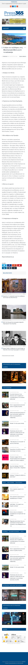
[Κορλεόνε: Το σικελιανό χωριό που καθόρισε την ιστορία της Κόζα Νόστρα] (14, 286)
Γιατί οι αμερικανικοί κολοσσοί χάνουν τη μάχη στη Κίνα (17, 405)
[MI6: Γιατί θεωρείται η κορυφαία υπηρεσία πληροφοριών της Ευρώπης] (14, 313)
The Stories (10, 482)
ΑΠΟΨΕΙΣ (5, 531)
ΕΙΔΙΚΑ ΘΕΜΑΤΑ (22, 56)
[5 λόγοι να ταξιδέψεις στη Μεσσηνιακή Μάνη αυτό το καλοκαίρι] (14, 44)
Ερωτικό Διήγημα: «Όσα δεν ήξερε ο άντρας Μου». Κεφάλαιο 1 (18, 467)
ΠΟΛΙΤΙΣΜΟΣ (18, 482)
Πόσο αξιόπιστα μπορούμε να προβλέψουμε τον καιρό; (17, 497)
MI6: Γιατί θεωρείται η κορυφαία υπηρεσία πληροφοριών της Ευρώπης (13, 322)
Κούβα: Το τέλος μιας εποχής (17, 423)
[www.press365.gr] (14, 13)
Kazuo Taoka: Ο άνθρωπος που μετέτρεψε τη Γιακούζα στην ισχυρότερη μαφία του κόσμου (14, 349)
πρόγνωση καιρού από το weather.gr (13, 643)
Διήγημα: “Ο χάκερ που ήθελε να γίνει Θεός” (17, 476)
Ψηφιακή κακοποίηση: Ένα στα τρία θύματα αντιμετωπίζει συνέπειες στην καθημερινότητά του (18, 523)
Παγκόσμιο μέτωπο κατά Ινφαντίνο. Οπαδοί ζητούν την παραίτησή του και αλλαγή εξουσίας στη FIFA (17, 433)
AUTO (22, 531)
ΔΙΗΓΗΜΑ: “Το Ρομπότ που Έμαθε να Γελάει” (16, 505)
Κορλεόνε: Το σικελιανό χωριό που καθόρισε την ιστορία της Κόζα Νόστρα (14, 296)
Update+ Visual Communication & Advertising (15, 662)
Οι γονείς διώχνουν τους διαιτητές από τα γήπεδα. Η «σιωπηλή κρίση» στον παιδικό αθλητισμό (17, 396)
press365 (5, 56)
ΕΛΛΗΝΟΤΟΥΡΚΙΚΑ (14, 531)
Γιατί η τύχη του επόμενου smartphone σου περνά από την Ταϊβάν (17, 513)
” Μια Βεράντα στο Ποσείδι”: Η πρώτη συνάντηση (17, 442)
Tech (4, 482)
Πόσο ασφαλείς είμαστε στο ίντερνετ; (17, 489)
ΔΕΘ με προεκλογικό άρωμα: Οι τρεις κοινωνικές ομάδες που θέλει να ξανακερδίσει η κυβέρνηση (17, 415)
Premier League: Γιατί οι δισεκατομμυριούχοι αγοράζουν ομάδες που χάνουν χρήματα (18, 458)
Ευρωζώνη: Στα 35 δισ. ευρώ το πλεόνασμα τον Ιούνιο (17, 450)
